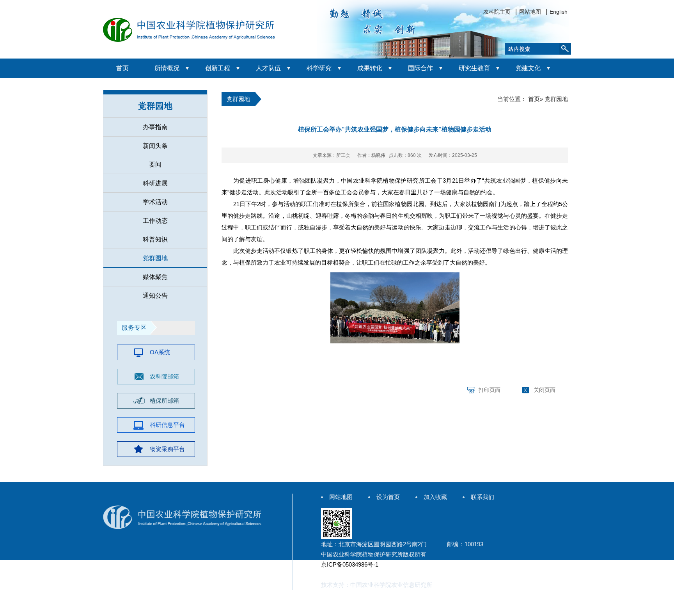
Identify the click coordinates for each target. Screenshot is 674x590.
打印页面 (489, 390)
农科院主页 (497, 12)
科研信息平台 (167, 424)
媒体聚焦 (155, 277)
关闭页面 (544, 390)
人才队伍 (268, 68)
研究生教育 (474, 68)
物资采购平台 (167, 449)
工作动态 (155, 220)
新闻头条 (155, 145)
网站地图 (530, 12)
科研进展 (155, 183)
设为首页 (388, 497)
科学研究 (319, 68)
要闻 (155, 164)
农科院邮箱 (164, 376)
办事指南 (155, 127)
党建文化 (528, 68)
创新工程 (217, 68)
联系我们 (482, 497)
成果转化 (369, 68)
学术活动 (155, 202)
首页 (122, 68)
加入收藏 (435, 497)
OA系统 (160, 352)
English (559, 12)
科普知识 (155, 239)
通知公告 (155, 295)
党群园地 (155, 258)
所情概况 (166, 68)
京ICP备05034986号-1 (349, 564)
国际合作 (420, 68)
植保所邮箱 (164, 400)
